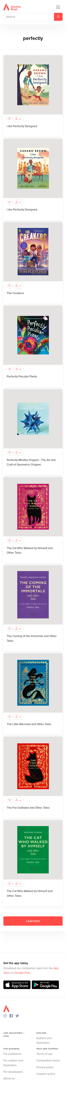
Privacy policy (44, 1067)
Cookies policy (45, 1074)
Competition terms (48, 1060)
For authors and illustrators (13, 1063)
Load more (33, 921)
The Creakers (15, 293)
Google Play (22, 973)
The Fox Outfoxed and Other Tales (28, 807)
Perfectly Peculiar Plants (22, 376)
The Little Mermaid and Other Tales (29, 724)
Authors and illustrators (44, 1040)
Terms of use (44, 1054)
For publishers (12, 1054)
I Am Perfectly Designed (22, 126)
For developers (13, 1072)
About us (9, 1078)
